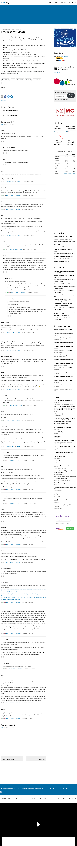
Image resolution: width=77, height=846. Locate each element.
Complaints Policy (52, 798)
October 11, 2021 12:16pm (28, 181)
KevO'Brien (6, 396)
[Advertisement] (23, 742)
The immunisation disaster (11, 110)
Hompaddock (57, 433)
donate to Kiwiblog (64, 56)
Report (18, 141)
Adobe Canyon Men (59, 456)
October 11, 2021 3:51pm (27, 602)
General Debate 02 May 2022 (62, 259)
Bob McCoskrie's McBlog (60, 468)
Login (2, 124)
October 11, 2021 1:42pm (28, 446)
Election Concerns (59, 461)
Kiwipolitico (57, 458)
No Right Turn (57, 402)
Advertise (63, 2)
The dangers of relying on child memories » (36, 758)
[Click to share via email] (2, 96)
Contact (56, 2)
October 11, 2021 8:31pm (27, 702)
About (50, 2)
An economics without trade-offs (63, 452)
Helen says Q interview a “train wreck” (65, 286)
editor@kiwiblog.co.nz (9, 788)
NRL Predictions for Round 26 (62, 427)
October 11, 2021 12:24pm (28, 195)
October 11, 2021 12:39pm (28, 332)
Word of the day (58, 432)
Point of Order (57, 425)
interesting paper (6, 36)
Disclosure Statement (25, 798)
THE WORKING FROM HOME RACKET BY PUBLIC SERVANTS (65, 477)
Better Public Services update (11, 113)
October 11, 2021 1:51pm (27, 562)
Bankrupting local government (63, 400)
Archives (17, 798)
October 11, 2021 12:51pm (28, 366)
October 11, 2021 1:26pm (28, 389)
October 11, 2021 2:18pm (30, 153)
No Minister (57, 437)
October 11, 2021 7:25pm (34, 316)
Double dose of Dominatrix (62, 247)
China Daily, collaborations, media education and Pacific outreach (64, 441)
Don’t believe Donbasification (62, 318)
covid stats (40, 681)
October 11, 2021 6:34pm (27, 656)
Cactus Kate (4, 426)
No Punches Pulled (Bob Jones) (62, 480)
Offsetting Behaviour (59, 454)
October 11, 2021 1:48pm (28, 521)
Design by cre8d (72, 798)
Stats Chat (56, 429)
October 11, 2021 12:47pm (28, 350)
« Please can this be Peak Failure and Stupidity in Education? (11, 758)
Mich (55, 390)
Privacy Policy (43, 798)
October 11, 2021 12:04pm (28, 141)
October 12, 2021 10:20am (30, 503)
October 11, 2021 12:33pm (28, 209)
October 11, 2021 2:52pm (27, 576)
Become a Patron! (58, 72)
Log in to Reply (10, 141)
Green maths (57, 244)
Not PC (55, 411)
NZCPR (55, 462)
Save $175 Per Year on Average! (63, 520)
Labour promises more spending (63, 256)
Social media (57, 436)
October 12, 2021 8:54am (29, 460)
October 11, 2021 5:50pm (27, 633)
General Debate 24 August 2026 (63, 236)
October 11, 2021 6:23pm (32, 292)
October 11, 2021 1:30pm (30, 272)
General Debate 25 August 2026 (63, 239)
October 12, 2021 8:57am (29, 668)
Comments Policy (62, 798)
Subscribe (71, 95)
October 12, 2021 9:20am (27, 718)
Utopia (55, 449)
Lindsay (5, 496)
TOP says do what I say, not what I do (64, 253)
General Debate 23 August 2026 (63, 308)
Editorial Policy (35, 798)
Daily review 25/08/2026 (61, 414)
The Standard (57, 415)
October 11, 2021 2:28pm (30, 405)
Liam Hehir (56, 502)
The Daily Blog (57, 443)
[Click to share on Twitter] (8, 96)
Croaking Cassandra (59, 474)
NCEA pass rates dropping (10, 115)
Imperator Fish (57, 484)
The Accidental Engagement (62, 483)
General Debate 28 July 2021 (62, 261)
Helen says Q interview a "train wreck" (65, 241)
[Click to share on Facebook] (5, 96)
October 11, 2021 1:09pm (30, 249)
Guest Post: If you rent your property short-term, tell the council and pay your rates (64, 313)
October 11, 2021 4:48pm (29, 164)
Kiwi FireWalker (58, 508)
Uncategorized (4, 100)
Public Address (58, 490)
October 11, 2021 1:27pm (28, 420)
